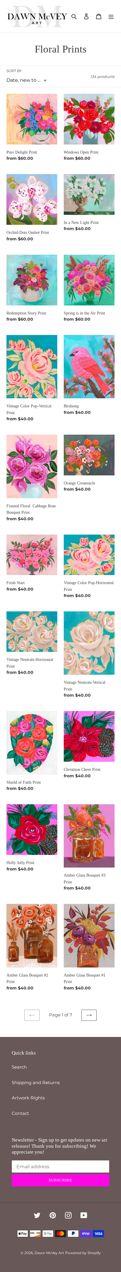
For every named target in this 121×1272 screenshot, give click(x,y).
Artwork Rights (28, 1098)
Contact (20, 1113)
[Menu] (111, 16)
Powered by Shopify (83, 1253)
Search (19, 1067)
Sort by (14, 71)
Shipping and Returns (36, 1082)
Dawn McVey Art (49, 1253)
